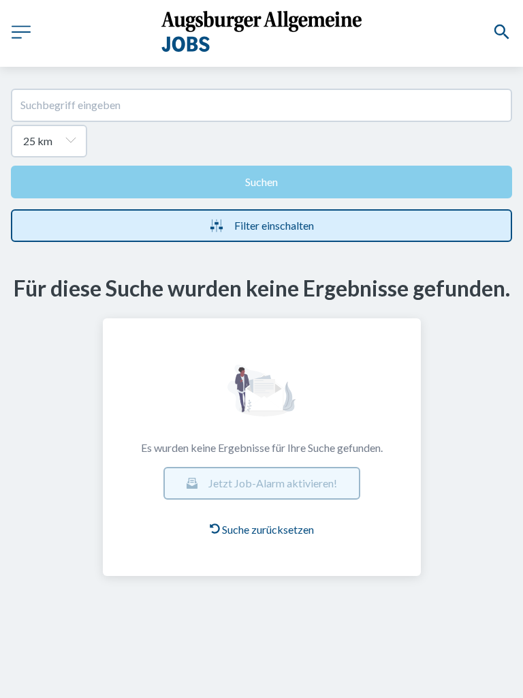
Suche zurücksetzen (268, 529)
